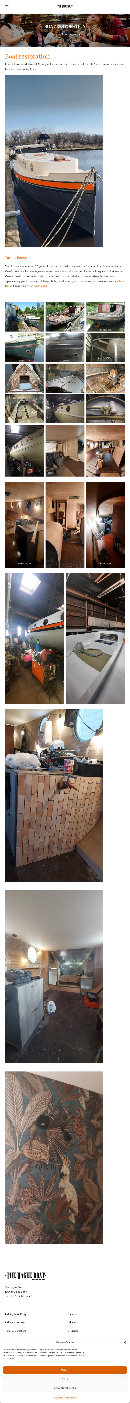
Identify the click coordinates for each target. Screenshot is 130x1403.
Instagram (73, 1330)
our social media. (38, 285)
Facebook (73, 1314)
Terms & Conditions (15, 1330)
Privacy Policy (70, 1397)
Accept (65, 1369)
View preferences (65, 1388)
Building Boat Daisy (15, 1314)
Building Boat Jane (15, 1322)
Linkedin (72, 1322)
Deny (65, 1379)
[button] (125, 1342)
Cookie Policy (58, 1397)
